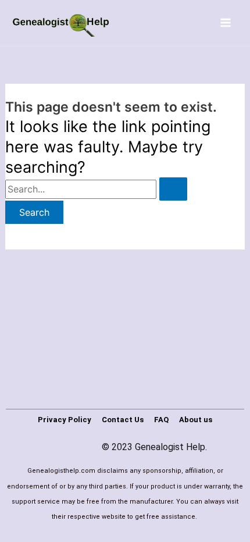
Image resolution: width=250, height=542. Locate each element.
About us (195, 419)
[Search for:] (96, 189)
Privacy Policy (64, 419)
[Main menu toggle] (225, 22)
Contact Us (123, 419)
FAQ (161, 419)
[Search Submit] (173, 189)
